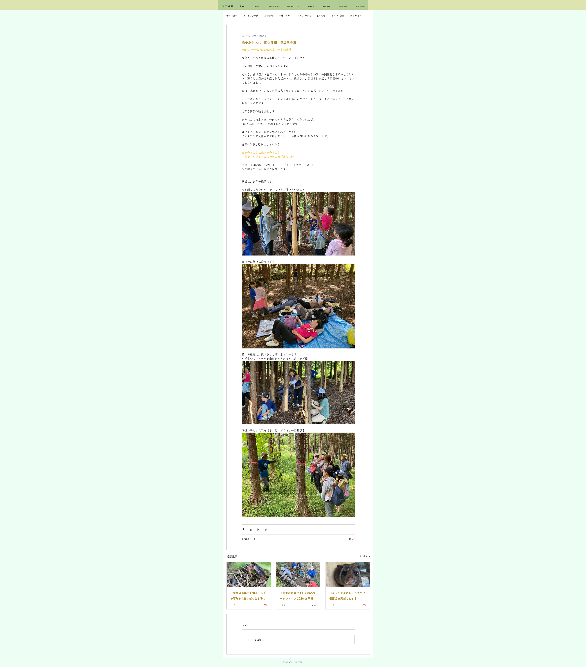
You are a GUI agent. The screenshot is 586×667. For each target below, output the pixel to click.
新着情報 (268, 15)
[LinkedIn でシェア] (258, 529)
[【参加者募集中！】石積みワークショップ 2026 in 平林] (298, 574)
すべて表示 (364, 556)
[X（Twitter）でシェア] (250, 529)
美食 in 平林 (356, 15)
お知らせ (321, 15)
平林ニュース (285, 15)
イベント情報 (304, 15)
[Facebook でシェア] (243, 529)
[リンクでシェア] (265, 529)
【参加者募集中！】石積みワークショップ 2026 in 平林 (298, 596)
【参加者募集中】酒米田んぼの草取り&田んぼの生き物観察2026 (248, 596)
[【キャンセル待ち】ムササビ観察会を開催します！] (348, 574)
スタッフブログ (250, 15)
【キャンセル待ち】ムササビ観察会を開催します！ (347, 596)
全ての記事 (231, 15)
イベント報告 (337, 15)
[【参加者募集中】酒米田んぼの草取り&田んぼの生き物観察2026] (249, 574)
